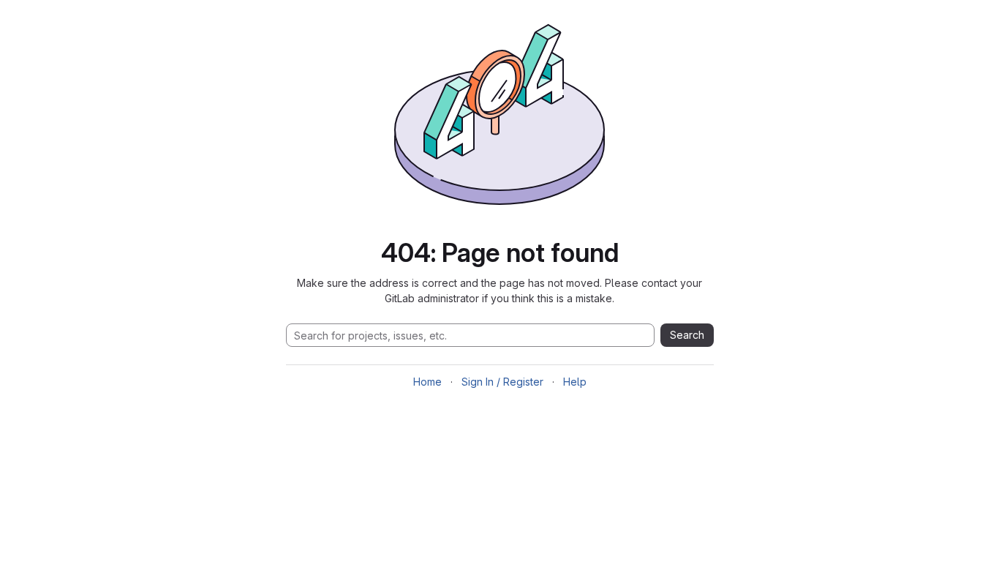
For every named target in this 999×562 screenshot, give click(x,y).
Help (575, 381)
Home (427, 381)
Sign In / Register (502, 381)
